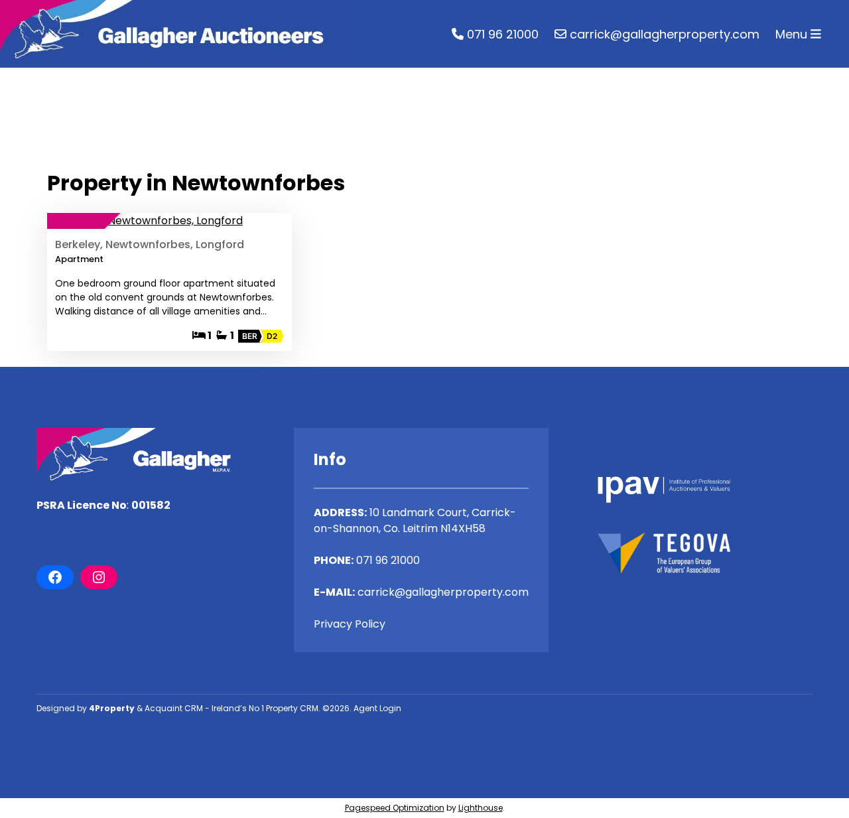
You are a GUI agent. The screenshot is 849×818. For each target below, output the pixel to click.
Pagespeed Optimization (394, 807)
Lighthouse (480, 807)
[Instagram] (98, 577)
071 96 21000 (501, 34)
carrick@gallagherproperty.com (662, 34)
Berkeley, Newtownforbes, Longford (149, 244)
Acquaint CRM (174, 708)
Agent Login (377, 708)
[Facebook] (55, 577)
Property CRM (292, 708)
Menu (793, 34)
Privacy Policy (349, 624)
